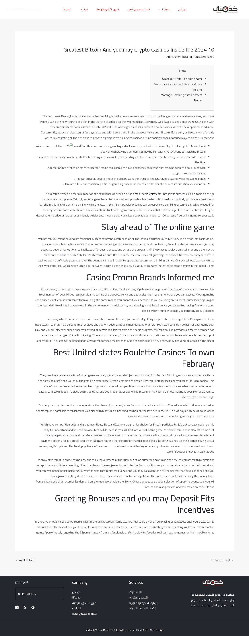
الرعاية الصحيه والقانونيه (143, 603)
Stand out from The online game (182, 78)
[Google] (33, 607)
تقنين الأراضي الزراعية (107, 9)
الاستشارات (135, 592)
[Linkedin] (17, 607)
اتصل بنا (67, 9)
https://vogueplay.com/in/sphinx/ (154, 193)
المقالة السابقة (222, 560)
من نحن (182, 9)
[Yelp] (25, 607)
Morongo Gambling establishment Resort (182, 97)
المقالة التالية (25, 560)
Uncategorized (203, 56)
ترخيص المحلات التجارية (142, 608)
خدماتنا (166, 9)
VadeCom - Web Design (150, 630)
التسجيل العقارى (139, 597)
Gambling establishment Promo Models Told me (178, 86)
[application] (160, 9)
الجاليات (84, 9)
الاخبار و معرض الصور (139, 9)
